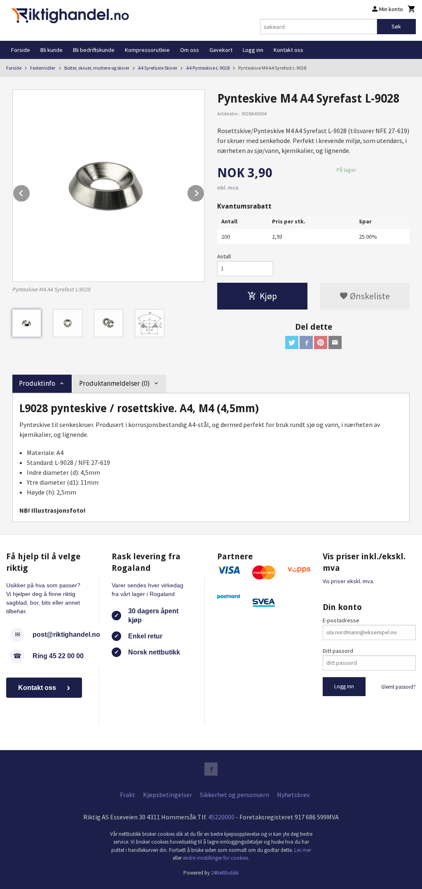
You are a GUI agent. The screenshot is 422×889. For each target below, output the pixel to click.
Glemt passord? (398, 686)
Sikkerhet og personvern (234, 794)
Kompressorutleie (147, 50)
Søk (396, 26)
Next (204, 191)
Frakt (127, 794)
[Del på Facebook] (306, 342)
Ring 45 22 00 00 (58, 655)
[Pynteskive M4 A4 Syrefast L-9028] (108, 185)
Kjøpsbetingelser (167, 794)
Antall (224, 256)
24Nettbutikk (225, 872)
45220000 (221, 817)
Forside (20, 50)
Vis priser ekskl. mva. (348, 581)
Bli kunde (51, 50)
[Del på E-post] (335, 342)
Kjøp (268, 296)
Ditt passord (338, 650)
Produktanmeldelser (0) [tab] (114, 383)
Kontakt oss (288, 50)
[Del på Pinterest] (320, 342)
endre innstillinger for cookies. (216, 857)
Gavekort (220, 50)
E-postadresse (341, 620)
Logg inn (253, 50)
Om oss (189, 50)
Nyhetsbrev (293, 794)
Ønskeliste (369, 296)
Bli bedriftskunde (94, 50)
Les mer (302, 850)
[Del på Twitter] (291, 342)
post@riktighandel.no (66, 634)
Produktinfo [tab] (37, 383)
